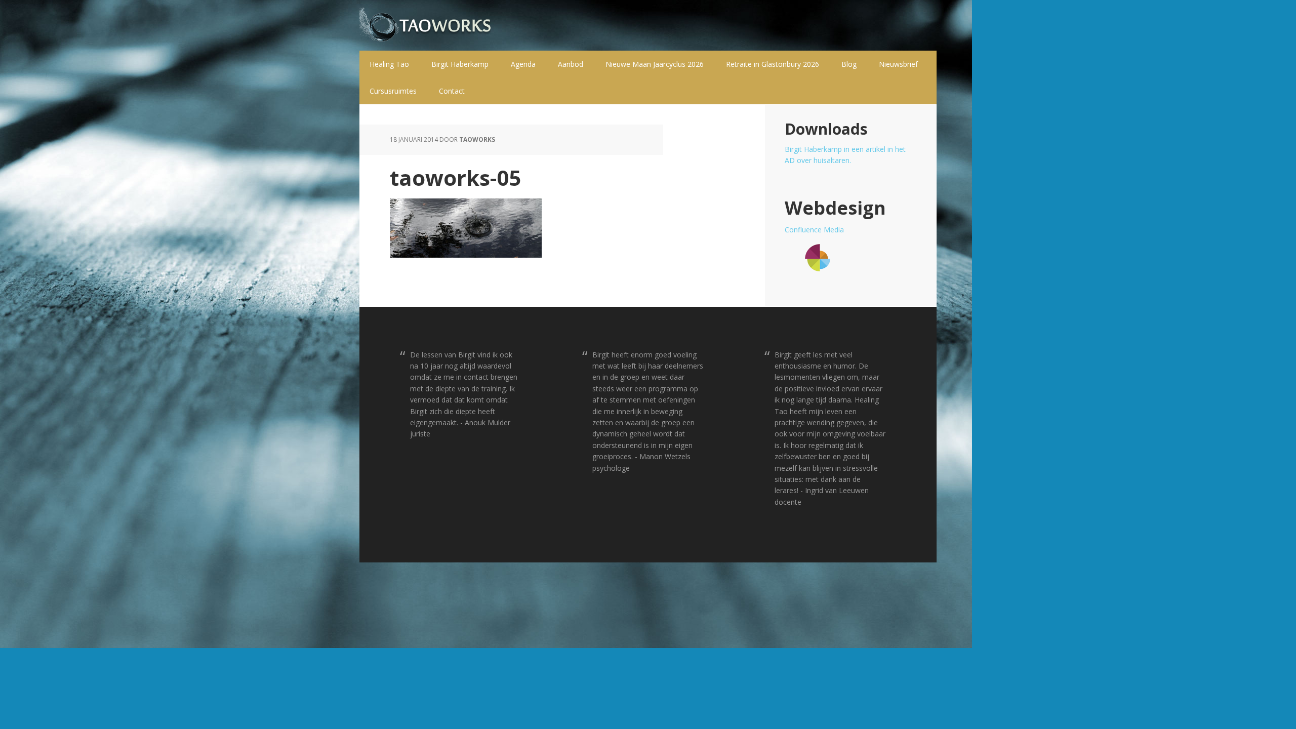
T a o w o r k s (425, 25)
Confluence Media (814, 229)
